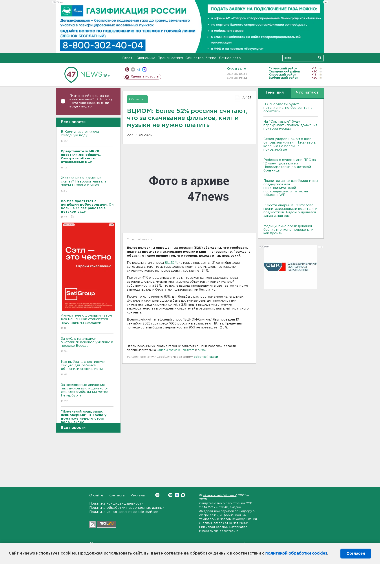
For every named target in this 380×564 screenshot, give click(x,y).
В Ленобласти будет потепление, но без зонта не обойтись (287, 108)
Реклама (137, 495)
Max (183, 495)
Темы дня (274, 92)
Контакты (116, 495)
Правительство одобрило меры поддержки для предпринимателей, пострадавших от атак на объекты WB (290, 187)
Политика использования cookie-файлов (123, 512)
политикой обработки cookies (296, 553)
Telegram (177, 495)
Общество (194, 58)
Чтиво (211, 58)
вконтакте (133, 69)
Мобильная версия (127, 69)
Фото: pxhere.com (141, 239)
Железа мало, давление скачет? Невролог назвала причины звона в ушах (83, 184)
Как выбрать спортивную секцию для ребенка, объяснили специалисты (83, 368)
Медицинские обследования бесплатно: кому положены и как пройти (288, 230)
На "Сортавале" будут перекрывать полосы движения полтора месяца (290, 125)
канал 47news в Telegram (175, 350)
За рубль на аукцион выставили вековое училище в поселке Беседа (87, 345)
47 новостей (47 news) (220, 495)
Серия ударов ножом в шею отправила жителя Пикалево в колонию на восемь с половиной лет (289, 144)
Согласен (356, 553)
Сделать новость (145, 76)
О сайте (96, 495)
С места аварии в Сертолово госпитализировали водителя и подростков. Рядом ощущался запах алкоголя (290, 210)
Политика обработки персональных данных (126, 507)
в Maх (202, 350)
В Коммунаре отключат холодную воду (81, 136)
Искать (320, 57)
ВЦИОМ (171, 263)
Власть (128, 58)
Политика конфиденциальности (116, 503)
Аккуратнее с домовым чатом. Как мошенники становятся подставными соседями (87, 322)
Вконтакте (170, 495)
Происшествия (170, 58)
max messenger (144, 69)
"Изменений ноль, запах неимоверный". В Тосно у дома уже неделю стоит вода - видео (91, 101)
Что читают (307, 92)
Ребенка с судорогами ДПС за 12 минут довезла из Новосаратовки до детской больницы (289, 165)
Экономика (146, 58)
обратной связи (206, 357)
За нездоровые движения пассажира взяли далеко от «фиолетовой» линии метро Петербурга (85, 392)
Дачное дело (230, 58)
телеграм (139, 69)
